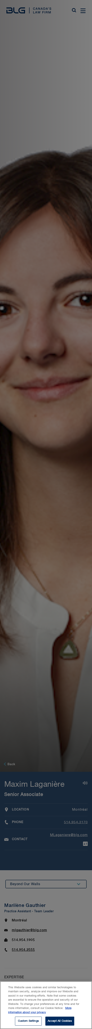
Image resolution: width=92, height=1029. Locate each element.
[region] (46, 1005)
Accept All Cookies (60, 1021)
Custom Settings (28, 1021)
